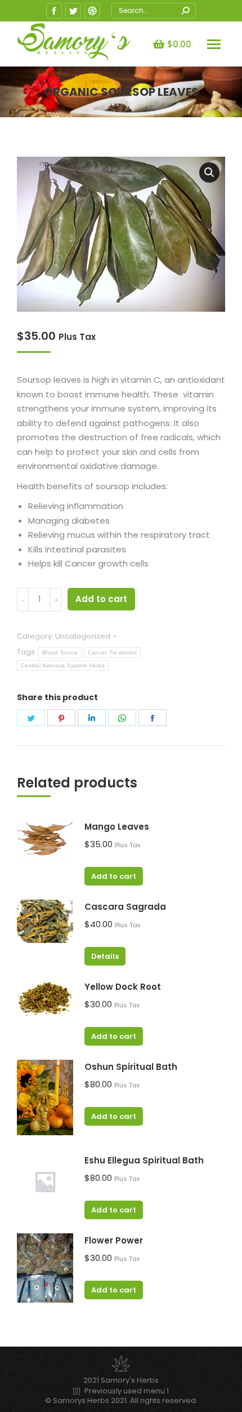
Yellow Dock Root (122, 987)
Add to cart (101, 599)
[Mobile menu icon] (214, 44)
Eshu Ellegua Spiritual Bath (144, 1160)
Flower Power (113, 1240)
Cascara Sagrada (125, 907)
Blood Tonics (60, 652)
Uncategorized (82, 636)
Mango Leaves (116, 827)
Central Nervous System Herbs (63, 665)
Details (105, 956)
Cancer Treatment (112, 652)
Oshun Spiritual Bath (130, 1067)
